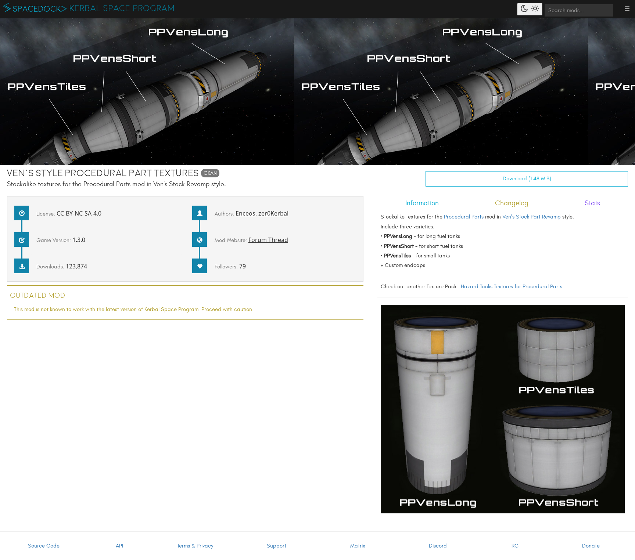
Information (422, 203)
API (119, 546)
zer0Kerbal (273, 213)
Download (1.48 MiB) (527, 179)
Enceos (245, 213)
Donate (591, 546)
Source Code (44, 546)
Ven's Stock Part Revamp (531, 217)
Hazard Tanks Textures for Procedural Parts (511, 286)
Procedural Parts (464, 217)
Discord (438, 546)
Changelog (511, 203)
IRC (514, 546)
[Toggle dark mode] (529, 9)
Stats (592, 203)
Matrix (357, 546)
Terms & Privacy (195, 546)
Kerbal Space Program (122, 8)
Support (276, 546)
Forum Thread (268, 240)
